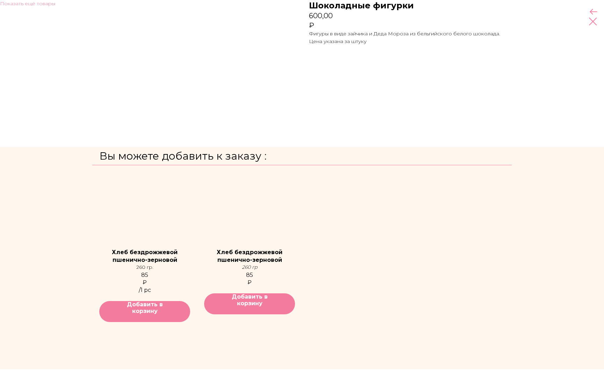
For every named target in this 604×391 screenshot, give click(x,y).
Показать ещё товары (27, 3)
